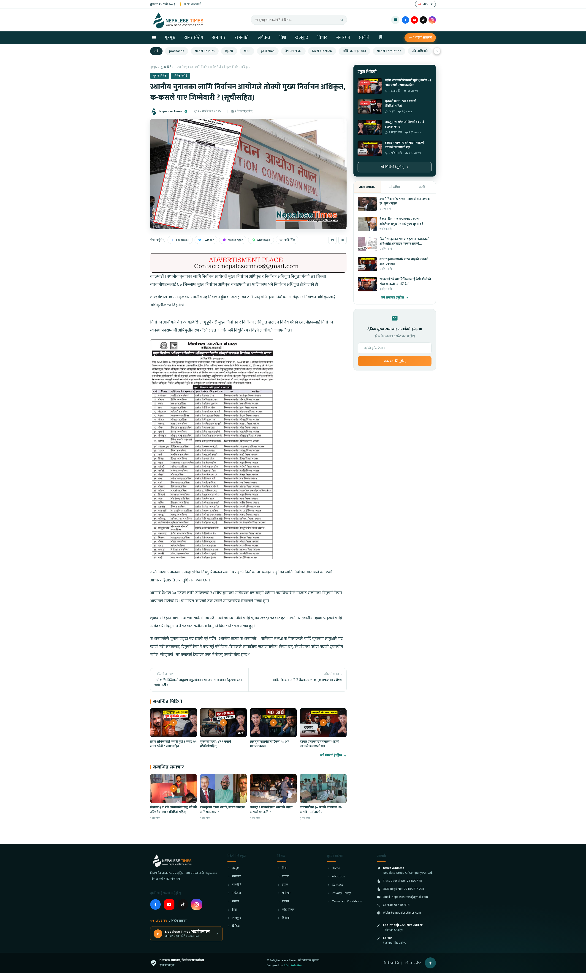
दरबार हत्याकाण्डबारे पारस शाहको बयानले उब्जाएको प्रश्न (319, 744)
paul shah (267, 51)
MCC (247, 51)
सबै (156, 51)
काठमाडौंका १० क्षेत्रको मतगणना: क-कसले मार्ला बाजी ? (321, 810)
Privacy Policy (341, 893)
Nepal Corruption (389, 51)
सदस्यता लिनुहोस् (394, 361)
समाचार (218, 37)
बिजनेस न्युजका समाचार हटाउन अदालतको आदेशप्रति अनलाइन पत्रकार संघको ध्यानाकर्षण (404, 244)
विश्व (282, 37)
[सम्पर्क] (395, 20)
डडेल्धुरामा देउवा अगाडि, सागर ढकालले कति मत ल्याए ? (222, 810)
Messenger (235, 239)
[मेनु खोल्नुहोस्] (154, 37)
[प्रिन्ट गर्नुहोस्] (332, 240)
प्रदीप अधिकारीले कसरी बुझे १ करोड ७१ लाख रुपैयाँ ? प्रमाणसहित (173, 744)
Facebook (182, 239)
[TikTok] (423, 20)
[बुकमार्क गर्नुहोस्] (342, 240)
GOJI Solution (293, 965)
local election (322, 51)
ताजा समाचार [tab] (367, 187)
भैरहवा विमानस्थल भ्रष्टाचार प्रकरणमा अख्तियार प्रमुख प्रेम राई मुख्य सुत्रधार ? (401, 221)
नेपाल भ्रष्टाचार (293, 51)
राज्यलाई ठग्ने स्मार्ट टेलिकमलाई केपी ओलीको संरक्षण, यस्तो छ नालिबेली (405, 281)
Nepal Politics (204, 51)
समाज (235, 901)
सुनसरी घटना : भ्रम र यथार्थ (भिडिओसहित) (215, 744)
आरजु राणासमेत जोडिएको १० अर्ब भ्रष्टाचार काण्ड (269, 744)
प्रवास (285, 884)
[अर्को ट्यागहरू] (437, 51)
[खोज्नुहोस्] (342, 20)
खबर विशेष (193, 37)
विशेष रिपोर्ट (180, 75)
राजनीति (242, 37)
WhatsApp (264, 239)
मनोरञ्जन (343, 37)
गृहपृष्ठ (170, 37)
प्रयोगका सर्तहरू (412, 962)
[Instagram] (432, 20)
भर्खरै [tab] (422, 187)
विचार (322, 37)
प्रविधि (364, 37)
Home (336, 868)
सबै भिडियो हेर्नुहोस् (331, 755)
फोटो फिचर (288, 909)
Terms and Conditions (347, 901)
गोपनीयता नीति (391, 962)
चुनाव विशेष (167, 67)
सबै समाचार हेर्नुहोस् (392, 297)
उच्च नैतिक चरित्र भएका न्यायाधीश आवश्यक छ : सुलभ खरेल (405, 201)
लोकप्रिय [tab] (394, 187)
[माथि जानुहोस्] (430, 962)
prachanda (176, 51)
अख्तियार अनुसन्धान (354, 51)
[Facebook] (405, 20)
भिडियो (236, 926)
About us (338, 876)
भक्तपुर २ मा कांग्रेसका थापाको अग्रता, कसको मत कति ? (271, 810)
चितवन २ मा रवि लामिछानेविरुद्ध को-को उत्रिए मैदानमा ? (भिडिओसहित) (173, 810)
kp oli (229, 51)
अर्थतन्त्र (264, 37)
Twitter (208, 239)
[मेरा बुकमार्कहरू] (381, 37)
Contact (337, 884)
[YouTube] (414, 20)
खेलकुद (301, 37)
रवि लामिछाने (420, 51)
